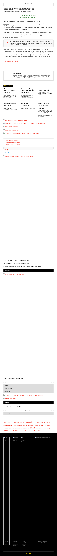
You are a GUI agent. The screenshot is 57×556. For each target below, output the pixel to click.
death (27, 422)
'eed (4, 422)
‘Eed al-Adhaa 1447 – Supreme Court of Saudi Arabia (16, 263)
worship (42, 430)
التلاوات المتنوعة (7, 413)
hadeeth (41, 422)
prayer (43, 425)
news (28, 425)
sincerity (11, 430)
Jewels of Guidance (7, 137)
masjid (20, 425)
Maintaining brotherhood (13, 142)
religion (28, 428)
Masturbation (9, 11)
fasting (34, 422)
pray (39, 425)
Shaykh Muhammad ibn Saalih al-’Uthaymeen (27, 96)
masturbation (14, 61)
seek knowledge (47, 428)
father (38, 422)
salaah (32, 428)
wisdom (37, 431)
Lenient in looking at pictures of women (44, 89)
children (14, 422)
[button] (4, 382)
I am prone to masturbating (25, 104)
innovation (5, 425)
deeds (30, 422)
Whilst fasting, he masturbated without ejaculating (9, 90)
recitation (20, 428)
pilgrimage (35, 425)
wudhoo (45, 430)
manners (17, 425)
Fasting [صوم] (41, 110)
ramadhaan (15, 428)
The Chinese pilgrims (12, 140)
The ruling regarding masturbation (9, 104)
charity (11, 422)
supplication (24, 430)
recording (25, 428)
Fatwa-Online (28, 553)
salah (37, 428)
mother (23, 425)
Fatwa (5, 11)
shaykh (5, 430)
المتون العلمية (7, 402)
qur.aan (6, 428)
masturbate (6, 61)
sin (8, 430)
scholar (40, 428)
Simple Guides (7, 270)
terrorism (31, 430)
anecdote (7, 422)
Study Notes (7, 391)
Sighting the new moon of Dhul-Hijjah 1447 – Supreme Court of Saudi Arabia (22, 266)
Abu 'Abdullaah (17, 73)
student (15, 430)
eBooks (6, 385)
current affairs (20, 422)
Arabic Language (8, 388)
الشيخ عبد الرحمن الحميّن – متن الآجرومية (13, 406)
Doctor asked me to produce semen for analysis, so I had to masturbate (43, 106)
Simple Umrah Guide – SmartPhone (13, 378)
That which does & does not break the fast (9, 96)
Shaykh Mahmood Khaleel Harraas (19, 11)
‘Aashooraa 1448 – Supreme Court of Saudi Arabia (17, 260)
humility (47, 422)
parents (31, 425)
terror (28, 430)
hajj (44, 422)
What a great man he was (13, 144)
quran (10, 428)
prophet (48, 425)
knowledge (12, 425)
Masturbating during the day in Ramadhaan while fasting (27, 90)
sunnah (19, 430)
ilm (50, 422)
